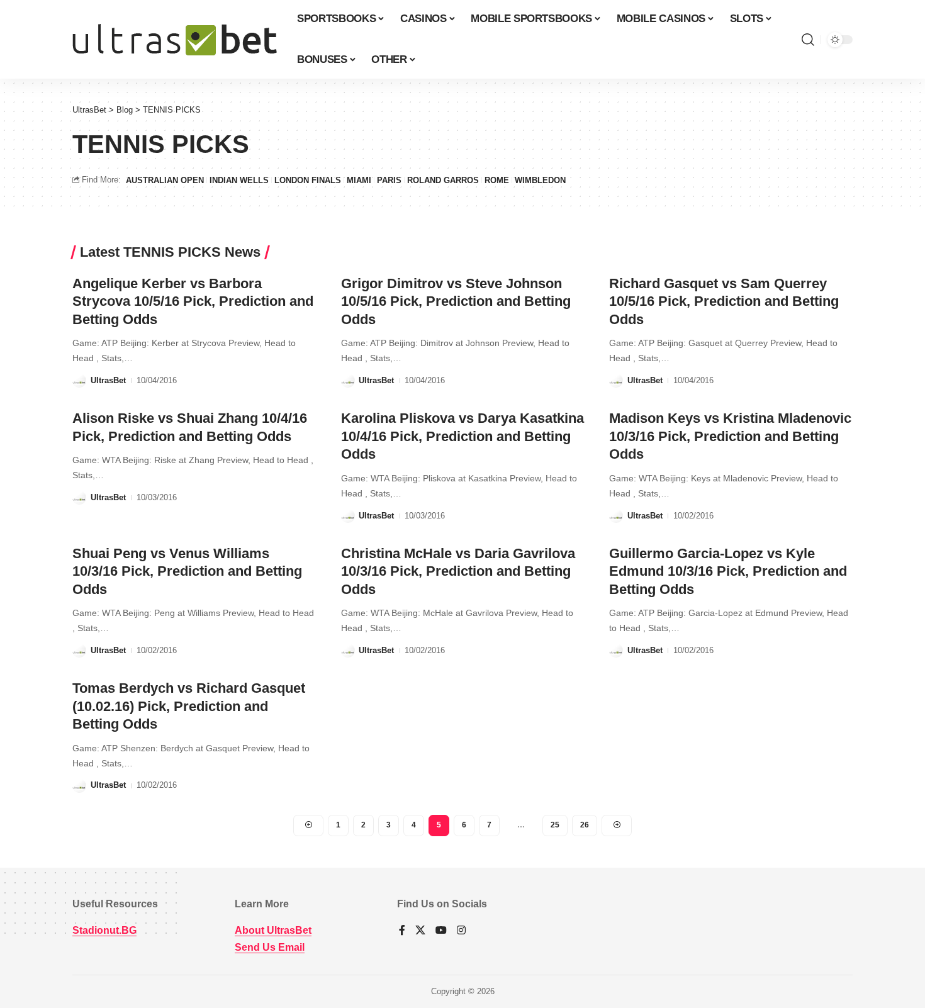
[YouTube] (441, 931)
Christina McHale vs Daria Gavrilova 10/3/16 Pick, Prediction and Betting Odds (458, 571)
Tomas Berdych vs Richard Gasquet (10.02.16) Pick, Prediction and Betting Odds (188, 706)
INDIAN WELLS (239, 180)
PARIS (389, 180)
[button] (808, 39)
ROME (497, 180)
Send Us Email (270, 947)
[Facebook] (402, 931)
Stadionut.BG (104, 930)
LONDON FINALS (307, 180)
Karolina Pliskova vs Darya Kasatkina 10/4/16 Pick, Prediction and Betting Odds (462, 436)
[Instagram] (461, 931)
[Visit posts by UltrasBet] (79, 381)
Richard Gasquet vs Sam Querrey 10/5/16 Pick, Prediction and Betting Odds (724, 301)
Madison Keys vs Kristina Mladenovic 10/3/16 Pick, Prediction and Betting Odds (730, 436)
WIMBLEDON (540, 180)
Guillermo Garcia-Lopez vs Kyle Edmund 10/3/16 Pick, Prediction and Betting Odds (728, 571)
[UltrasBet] (174, 39)
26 (584, 824)
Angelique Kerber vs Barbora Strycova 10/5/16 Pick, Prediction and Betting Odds (192, 301)
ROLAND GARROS (443, 180)
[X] (420, 931)
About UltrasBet (273, 930)
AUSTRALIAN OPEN (165, 180)
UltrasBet (108, 380)
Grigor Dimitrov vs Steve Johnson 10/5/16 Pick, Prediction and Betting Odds (456, 301)
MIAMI (359, 180)
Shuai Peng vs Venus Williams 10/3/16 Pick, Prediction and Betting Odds (187, 571)
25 (555, 824)
